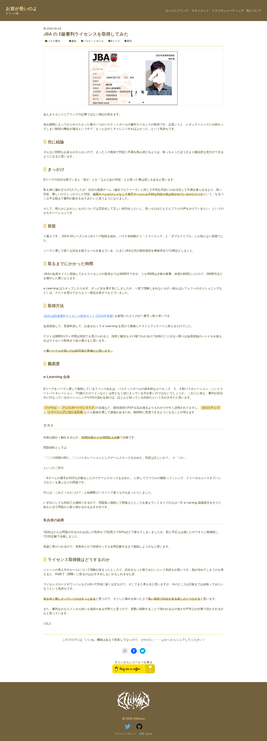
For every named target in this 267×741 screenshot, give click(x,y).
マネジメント (200, 10)
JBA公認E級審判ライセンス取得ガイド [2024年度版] (78, 316)
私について (254, 10)
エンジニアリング (177, 10)
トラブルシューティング (228, 10)
